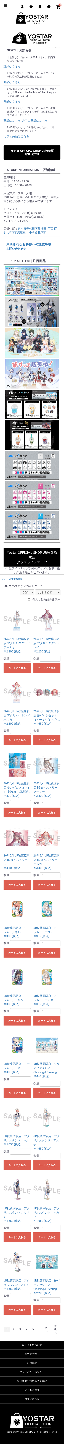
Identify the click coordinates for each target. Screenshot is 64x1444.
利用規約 (32, 1363)
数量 (6, 658)
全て (3, 579)
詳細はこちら (12, 66)
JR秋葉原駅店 (15, 579)
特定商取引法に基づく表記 (32, 1381)
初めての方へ (32, 1354)
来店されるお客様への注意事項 (28, 244)
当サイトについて (32, 1345)
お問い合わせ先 (16, 248)
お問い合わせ (32, 1399)
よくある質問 (32, 1390)
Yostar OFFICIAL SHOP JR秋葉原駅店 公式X (32, 152)
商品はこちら (12, 82)
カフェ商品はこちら (35, 120)
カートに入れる (17, 668)
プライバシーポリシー (32, 1372)
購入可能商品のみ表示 (46, 599)
